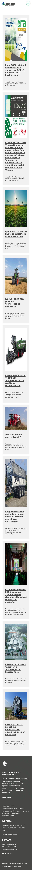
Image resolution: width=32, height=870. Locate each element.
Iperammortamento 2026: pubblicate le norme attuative (16, 234)
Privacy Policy (6, 866)
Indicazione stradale (9, 834)
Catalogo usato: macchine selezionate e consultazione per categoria (15, 729)
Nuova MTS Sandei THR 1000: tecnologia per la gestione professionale (15, 380)
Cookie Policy (17, 866)
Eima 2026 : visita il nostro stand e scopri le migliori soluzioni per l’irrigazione (15, 70)
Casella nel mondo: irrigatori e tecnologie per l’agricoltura (15, 668)
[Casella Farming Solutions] (9, 4)
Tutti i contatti (7, 853)
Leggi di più (6, 797)
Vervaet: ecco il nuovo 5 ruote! (13, 435)
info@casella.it (11, 844)
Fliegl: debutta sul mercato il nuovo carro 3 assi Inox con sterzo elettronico (14, 516)
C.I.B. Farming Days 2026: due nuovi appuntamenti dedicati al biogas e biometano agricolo (16, 595)
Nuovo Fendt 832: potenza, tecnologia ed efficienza (14, 303)
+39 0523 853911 (10, 847)
